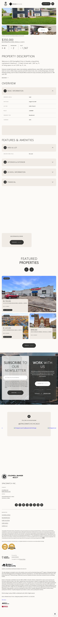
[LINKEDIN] (27, 504)
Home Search (5, 523)
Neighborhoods (6, 517)
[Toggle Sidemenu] (52, 3)
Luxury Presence (15, 557)
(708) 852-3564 (46, 393)
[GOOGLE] (41, 504)
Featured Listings (6, 515)
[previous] (26, 269)
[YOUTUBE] (23, 504)
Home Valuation (6, 520)
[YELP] (30, 504)
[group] (30, 447)
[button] (42, 383)
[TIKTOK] (34, 504)
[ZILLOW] (38, 504)
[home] (12, 549)
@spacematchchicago (29, 423)
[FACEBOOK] (16, 504)
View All (43, 30)
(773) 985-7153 (46, 3)
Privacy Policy (22, 559)
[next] (31, 269)
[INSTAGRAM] (19, 504)
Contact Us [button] (4, 526)
